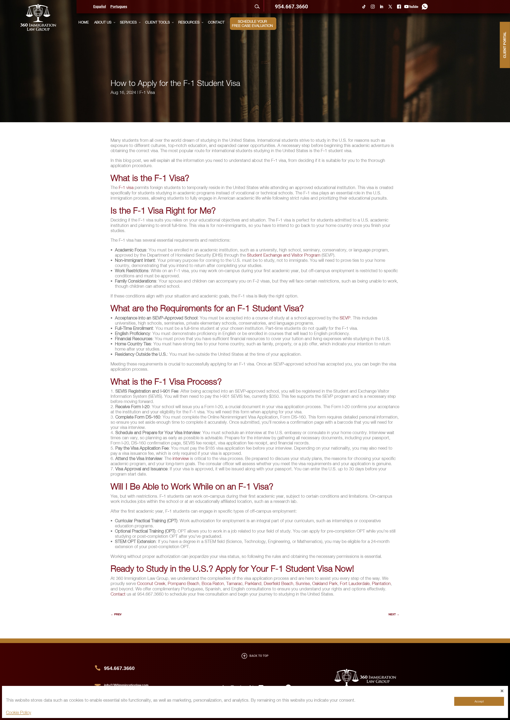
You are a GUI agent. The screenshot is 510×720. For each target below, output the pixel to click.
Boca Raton (213, 583)
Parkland (253, 583)
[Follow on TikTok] (364, 6)
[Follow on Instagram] (372, 7)
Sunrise (303, 583)
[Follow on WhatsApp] (424, 7)
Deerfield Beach (278, 583)
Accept (479, 701)
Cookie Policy (18, 712)
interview (181, 458)
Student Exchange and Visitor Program (283, 255)
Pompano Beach (183, 583)
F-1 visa (126, 187)
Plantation (381, 583)
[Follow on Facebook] (399, 7)
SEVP (345, 317)
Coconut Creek (151, 583)
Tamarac (234, 583)
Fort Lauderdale (355, 583)
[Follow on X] (390, 6)
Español (99, 7)
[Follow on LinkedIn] (381, 6)
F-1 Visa (147, 92)
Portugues (118, 7)
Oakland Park (324, 583)
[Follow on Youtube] (411, 6)
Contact (118, 594)
